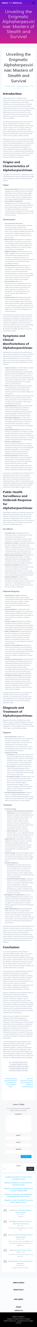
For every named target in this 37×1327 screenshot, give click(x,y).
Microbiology (20, 86)
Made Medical (12, 3)
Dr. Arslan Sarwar (10, 86)
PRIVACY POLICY (18, 1289)
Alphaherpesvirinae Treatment (18, 1070)
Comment (18, 1114)
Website (18, 1149)
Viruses (26, 86)
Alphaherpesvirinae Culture (18, 1064)
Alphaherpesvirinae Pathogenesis (18, 1066)
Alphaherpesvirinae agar (19, 1062)
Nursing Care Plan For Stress (23, 1250)
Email (18, 1142)
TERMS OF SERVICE (18, 1282)
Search (18, 1166)
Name (18, 1135)
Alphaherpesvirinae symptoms (18, 1068)
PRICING (18, 1307)
